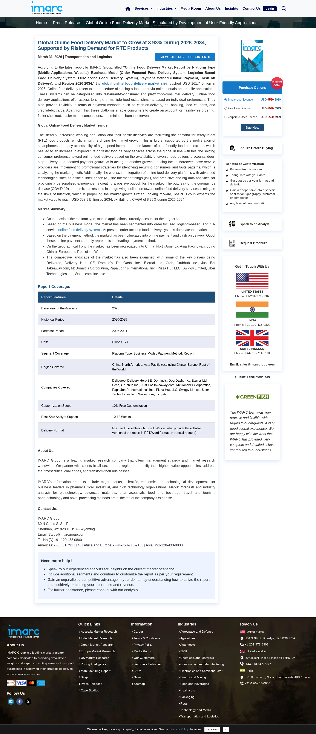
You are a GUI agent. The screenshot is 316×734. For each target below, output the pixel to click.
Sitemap (139, 683)
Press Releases (91, 683)
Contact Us (251, 8)
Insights (231, 8)
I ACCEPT (212, 729)
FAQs (137, 671)
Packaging (187, 697)
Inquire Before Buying (256, 148)
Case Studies (90, 690)
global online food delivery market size (134, 83)
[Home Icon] (127, 8)
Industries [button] (165, 8)
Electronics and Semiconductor (201, 671)
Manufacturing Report (95, 671)
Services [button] (142, 8)
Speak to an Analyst (254, 224)
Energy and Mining (193, 677)
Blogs (84, 677)
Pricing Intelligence (93, 664)
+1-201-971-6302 (256, 644)
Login (269, 8)
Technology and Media (195, 710)
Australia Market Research (99, 631)
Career (138, 631)
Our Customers (144, 657)
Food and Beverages (194, 683)
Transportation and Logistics (199, 716)
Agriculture (187, 638)
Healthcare (187, 690)
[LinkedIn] (11, 701)
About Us (213, 8)
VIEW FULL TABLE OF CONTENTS (185, 57)
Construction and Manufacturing (202, 664)
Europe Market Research (98, 651)
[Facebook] (19, 701)
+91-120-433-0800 (257, 683)
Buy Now (252, 127)
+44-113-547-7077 (258, 664)
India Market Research (96, 638)
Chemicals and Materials (197, 657)
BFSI (183, 651)
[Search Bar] (284, 8)
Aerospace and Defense (196, 631)
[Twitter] (28, 701)
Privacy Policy (179, 729)
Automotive (188, 644)
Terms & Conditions (147, 638)
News (137, 677)
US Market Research (95, 657)
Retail (184, 703)
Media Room (191, 8)
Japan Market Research (97, 644)
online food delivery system (79, 230)
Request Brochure (253, 243)
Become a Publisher (147, 664)
